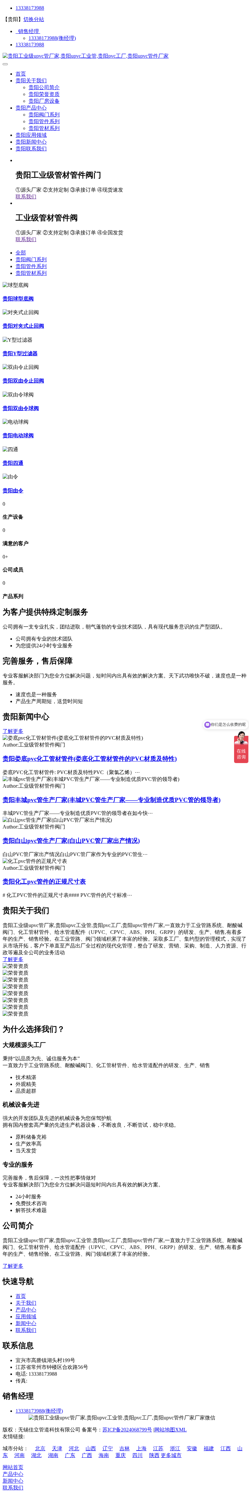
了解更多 (13, 731)
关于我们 (26, 1303)
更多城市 (171, 1455)
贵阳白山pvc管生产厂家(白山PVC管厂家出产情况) (71, 840)
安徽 (192, 1448)
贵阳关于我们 (31, 80)
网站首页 (13, 1467)
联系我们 (26, 196)
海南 (104, 1455)
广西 (87, 1455)
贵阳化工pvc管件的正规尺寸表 (44, 881)
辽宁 (107, 1448)
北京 (40, 1448)
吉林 (124, 1448)
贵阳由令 (13, 490)
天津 (57, 1448)
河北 (74, 1448)
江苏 (158, 1448)
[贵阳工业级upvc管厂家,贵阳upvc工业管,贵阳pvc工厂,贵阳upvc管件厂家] (86, 56)
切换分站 (33, 19)
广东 (70, 1455)
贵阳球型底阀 (18, 298)
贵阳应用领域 (31, 135)
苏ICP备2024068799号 (127, 1429)
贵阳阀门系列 (44, 114)
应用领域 (26, 1316)
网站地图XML (170, 1429)
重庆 (120, 1455)
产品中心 (26, 1309)
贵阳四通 (13, 463)
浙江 (175, 1448)
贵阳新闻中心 (31, 142)
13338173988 (30, 8)
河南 (19, 1455)
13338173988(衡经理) (52, 38)
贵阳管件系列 (44, 121)
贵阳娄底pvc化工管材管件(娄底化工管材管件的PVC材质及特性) (90, 758)
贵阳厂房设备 (44, 101)
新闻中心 (26, 1323)
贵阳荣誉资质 (44, 94)
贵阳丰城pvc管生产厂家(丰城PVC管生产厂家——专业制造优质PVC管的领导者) (111, 799)
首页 (21, 73)
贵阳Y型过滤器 (20, 353)
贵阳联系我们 (31, 148)
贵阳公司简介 (44, 87)
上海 (141, 1448)
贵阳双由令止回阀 (23, 380)
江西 (225, 1448)
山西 (91, 1448)
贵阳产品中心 (31, 108)
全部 (21, 252)
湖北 (36, 1455)
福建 (209, 1448)
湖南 (53, 1455)
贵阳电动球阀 (18, 435)
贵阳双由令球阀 (21, 408)
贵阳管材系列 (44, 128)
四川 (137, 1455)
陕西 (154, 1455)
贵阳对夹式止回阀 (23, 326)
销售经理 (28, 31)
